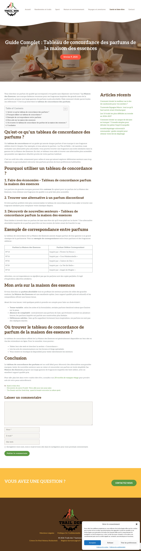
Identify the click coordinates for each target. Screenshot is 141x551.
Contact (131, 9)
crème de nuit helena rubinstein (43, 541)
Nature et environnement (74, 9)
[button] (136, 524)
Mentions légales (47, 533)
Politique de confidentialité (117, 547)
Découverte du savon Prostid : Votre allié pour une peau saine (29, 388)
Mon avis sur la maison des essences (21, 120)
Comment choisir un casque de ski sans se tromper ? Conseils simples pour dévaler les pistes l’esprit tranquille (116, 122)
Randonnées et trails (43, 9)
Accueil (28, 9)
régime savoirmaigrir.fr (71, 541)
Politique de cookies (102, 547)
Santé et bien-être (117, 9)
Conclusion (11, 125)
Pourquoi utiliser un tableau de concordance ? (24, 115)
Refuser (110, 543)
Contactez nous (124, 483)
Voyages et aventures (97, 9)
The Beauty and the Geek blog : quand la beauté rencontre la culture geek (33, 390)
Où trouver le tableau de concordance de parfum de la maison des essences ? (37, 123)
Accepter (92, 543)
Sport (57, 9)
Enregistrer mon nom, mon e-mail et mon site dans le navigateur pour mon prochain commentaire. (47, 447)
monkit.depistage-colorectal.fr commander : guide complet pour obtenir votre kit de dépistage (114, 131)
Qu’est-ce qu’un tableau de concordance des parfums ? (28, 112)
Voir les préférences (128, 543)
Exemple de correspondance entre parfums (24, 117)
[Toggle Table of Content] (64, 109)
